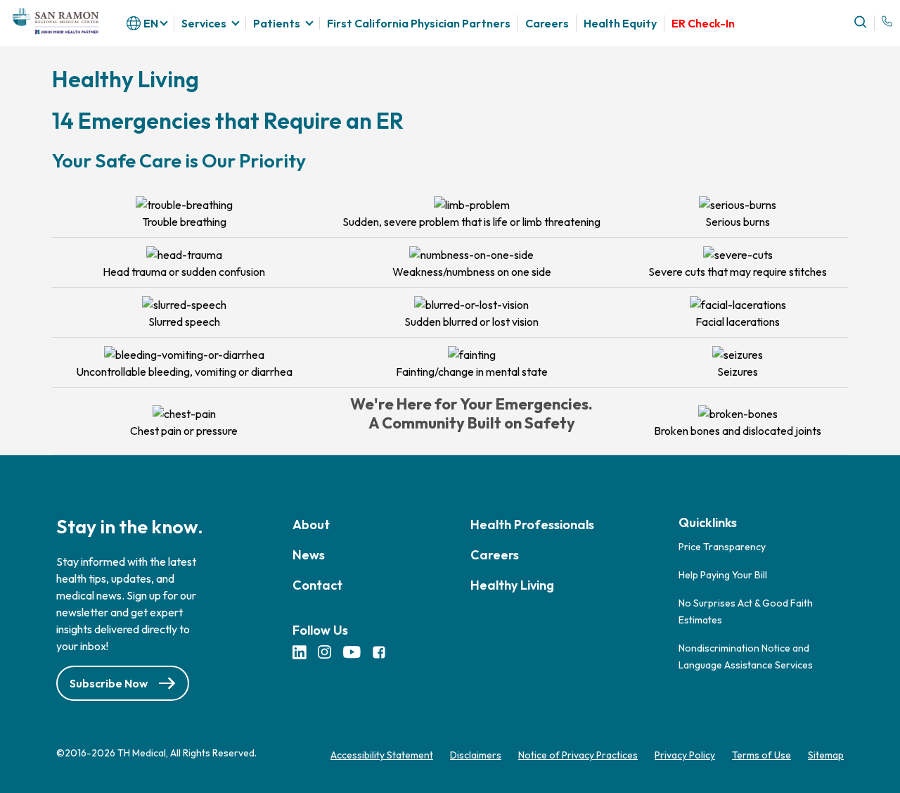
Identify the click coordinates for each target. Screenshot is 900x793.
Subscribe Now (109, 683)
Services (203, 23)
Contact (317, 585)
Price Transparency (722, 546)
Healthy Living (512, 585)
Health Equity (620, 23)
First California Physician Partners (418, 23)
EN (150, 23)
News (308, 555)
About (311, 524)
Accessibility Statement (381, 755)
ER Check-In (703, 23)
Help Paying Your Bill (723, 575)
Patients (276, 23)
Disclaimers (475, 755)
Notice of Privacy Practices (578, 755)
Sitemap (826, 755)
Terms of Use (761, 755)
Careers (547, 23)
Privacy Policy (685, 755)
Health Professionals (532, 524)
